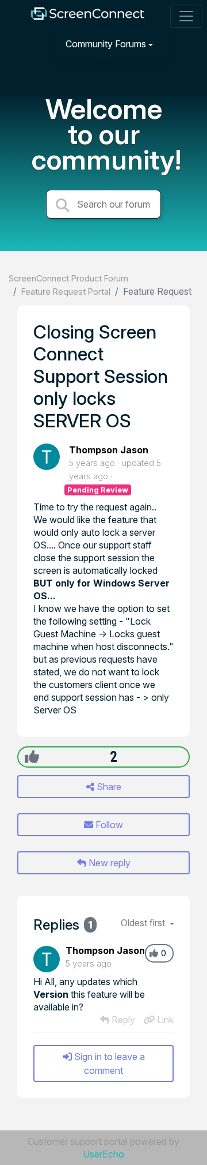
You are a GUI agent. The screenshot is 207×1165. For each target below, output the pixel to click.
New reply (108, 863)
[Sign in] (184, 43)
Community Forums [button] (106, 44)
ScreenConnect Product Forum (68, 278)
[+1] (32, 756)
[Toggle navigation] (186, 16)
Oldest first (144, 923)
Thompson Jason (108, 450)
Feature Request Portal (65, 291)
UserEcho (103, 1154)
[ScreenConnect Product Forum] (87, 16)
